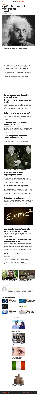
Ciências (3, 4)
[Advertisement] (18, 58)
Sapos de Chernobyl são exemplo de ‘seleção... (30, 306)
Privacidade (31, 392)
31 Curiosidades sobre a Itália (17, 371)
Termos (34, 392)
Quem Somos (25, 392)
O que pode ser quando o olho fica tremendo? (17, 358)
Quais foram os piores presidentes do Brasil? (17, 330)
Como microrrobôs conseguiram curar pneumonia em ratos (12, 312)
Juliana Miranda (9, 13)
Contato (28, 392)
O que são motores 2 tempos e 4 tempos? (18, 344)
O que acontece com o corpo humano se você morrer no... (13, 301)
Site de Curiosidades (6, 392)
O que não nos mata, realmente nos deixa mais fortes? (12, 307)
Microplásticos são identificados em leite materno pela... (30, 312)
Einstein (6, 267)
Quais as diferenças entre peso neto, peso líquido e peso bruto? (18, 385)
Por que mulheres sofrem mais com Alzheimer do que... (30, 301)
